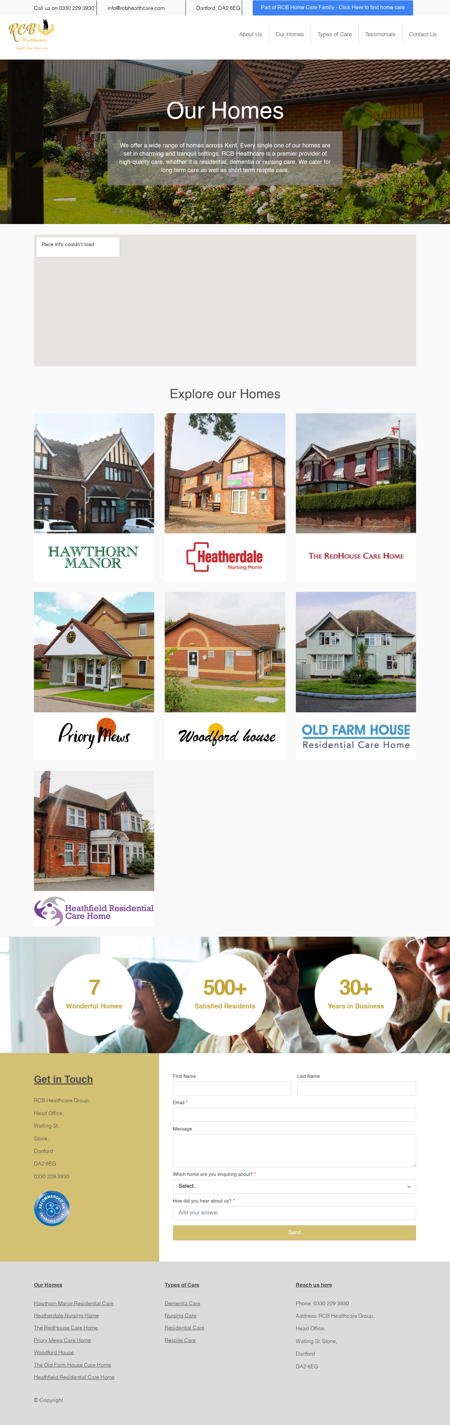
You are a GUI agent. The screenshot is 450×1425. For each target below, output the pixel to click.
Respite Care (180, 1340)
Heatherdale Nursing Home (66, 1315)
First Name (184, 1076)
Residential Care (184, 1327)
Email (180, 1103)
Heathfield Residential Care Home (74, 1377)
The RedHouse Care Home (66, 1327)
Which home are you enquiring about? (214, 1174)
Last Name (308, 1076)
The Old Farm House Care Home (72, 1364)
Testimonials (380, 34)
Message (182, 1129)
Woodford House (54, 1352)
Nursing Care (180, 1315)
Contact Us (423, 34)
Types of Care (335, 34)
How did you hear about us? (204, 1201)
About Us (250, 34)
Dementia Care (182, 1303)
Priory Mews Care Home (62, 1340)
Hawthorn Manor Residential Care (74, 1303)
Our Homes (290, 34)
